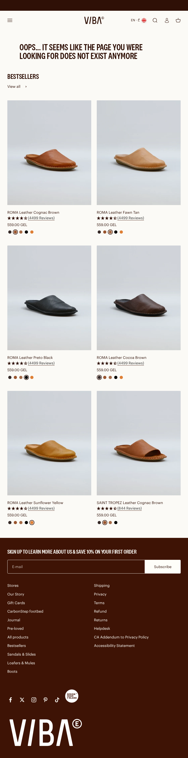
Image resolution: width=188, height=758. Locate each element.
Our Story (15, 594)
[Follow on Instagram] (34, 700)
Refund (100, 611)
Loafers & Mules (21, 663)
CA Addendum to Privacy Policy (121, 637)
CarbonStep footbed (25, 611)
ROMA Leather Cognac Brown (33, 212)
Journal (13, 620)
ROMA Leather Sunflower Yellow (35, 502)
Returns (101, 620)
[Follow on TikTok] (57, 700)
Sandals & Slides (21, 654)
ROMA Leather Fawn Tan (118, 212)
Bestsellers (16, 645)
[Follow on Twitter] (22, 700)
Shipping (102, 585)
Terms (99, 603)
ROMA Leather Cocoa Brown (122, 357)
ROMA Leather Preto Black (30, 357)
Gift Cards (16, 603)
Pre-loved (15, 628)
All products (17, 637)
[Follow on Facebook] (10, 700)
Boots (12, 671)
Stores (13, 585)
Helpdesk (102, 628)
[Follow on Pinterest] (45, 700)
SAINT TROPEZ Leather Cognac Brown (130, 502)
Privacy (100, 594)
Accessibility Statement (114, 645)
